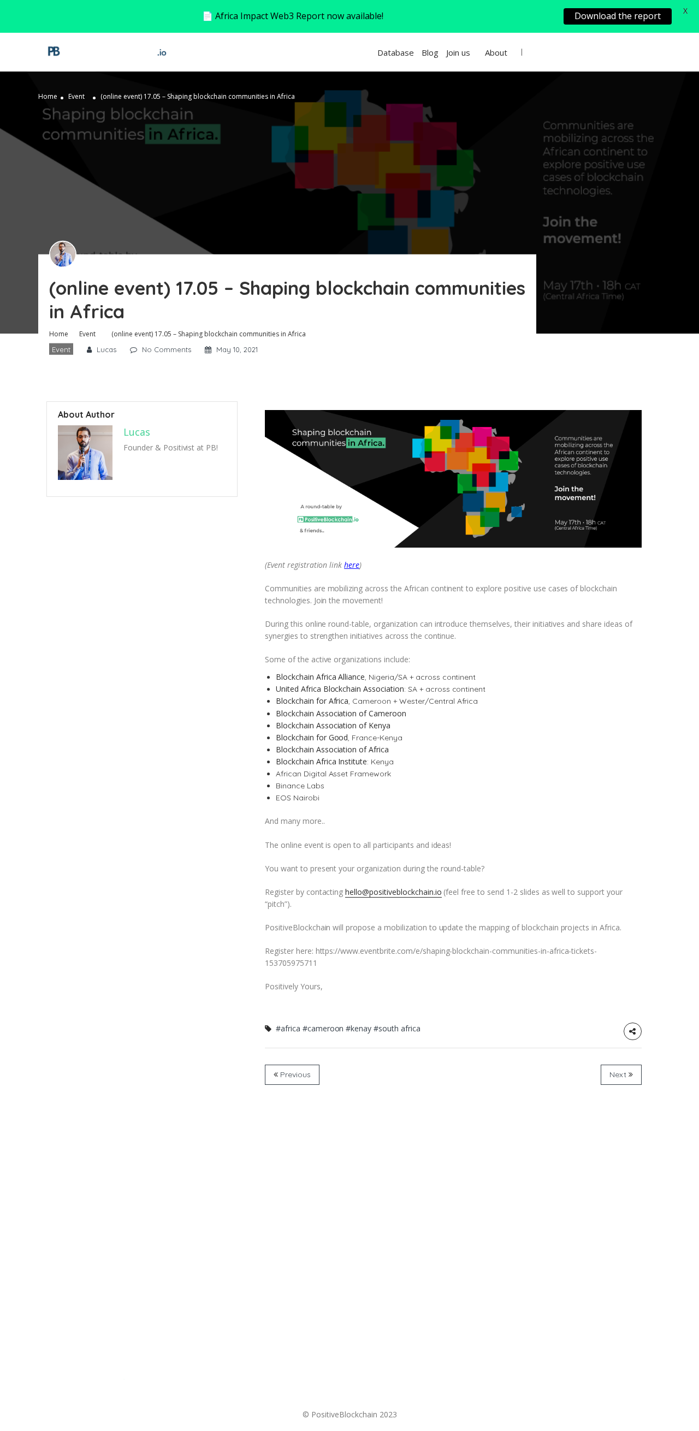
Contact (272, 1380)
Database (395, 52)
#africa (288, 1028)
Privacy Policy (366, 1380)
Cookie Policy (471, 1380)
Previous (294, 1074)
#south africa (397, 1028)
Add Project (617, 52)
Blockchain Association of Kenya (333, 725)
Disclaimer (569, 1380)
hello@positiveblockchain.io (393, 892)
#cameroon (323, 1028)
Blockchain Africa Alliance (320, 677)
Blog (430, 52)
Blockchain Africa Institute (321, 761)
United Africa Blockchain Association (340, 689)
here (351, 565)
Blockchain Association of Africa (332, 749)
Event (76, 96)
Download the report (617, 16)
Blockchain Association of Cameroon (341, 713)
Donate (190, 1380)
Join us (458, 52)
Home (47, 96)
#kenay (358, 1028)
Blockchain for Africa (312, 701)
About (496, 52)
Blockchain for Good (312, 737)
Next (619, 1074)
